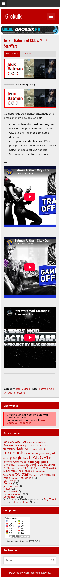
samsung (16, 468)
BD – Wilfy (10, 480)
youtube (49, 474)
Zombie (14, 478)
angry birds (41, 442)
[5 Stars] (13, 84)
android (31, 442)
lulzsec (31, 462)
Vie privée (34, 475)
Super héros (10, 470)
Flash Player (22, 502)
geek (53, 453)
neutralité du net (37, 464)
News (7, 488)
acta (6, 441)
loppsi (23, 461)
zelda (7, 477)
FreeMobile (33, 453)
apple (27, 445)
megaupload (41, 461)
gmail (6, 458)
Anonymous (13, 445)
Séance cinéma (13, 494)
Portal (52, 465)
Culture (8, 483)
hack (25, 458)
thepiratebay (39, 471)
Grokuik (13, 16)
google (15, 457)
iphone (8, 461)
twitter (21, 474)
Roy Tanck (50, 499)
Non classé (10, 491)
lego (15, 461)
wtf (42, 474)
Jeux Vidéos (23, 388)
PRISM (7, 468)
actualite (18, 441)
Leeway (45, 572)
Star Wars (34, 468)
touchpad (9, 474)
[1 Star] (5, 84)
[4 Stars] (11, 84)
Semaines (10, 496)
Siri (24, 468)
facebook (13, 452)
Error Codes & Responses (26, 421)
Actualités (25, 477)
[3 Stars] (9, 84)
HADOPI (38, 457)
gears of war (44, 453)
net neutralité (20, 465)
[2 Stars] (7, 84)
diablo (40, 449)
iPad (51, 458)
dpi (45, 449)
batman (43, 388)
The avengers (24, 470)
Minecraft (9, 464)
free (26, 453)
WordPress (30, 572)
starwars (19, 392)
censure (33, 449)
